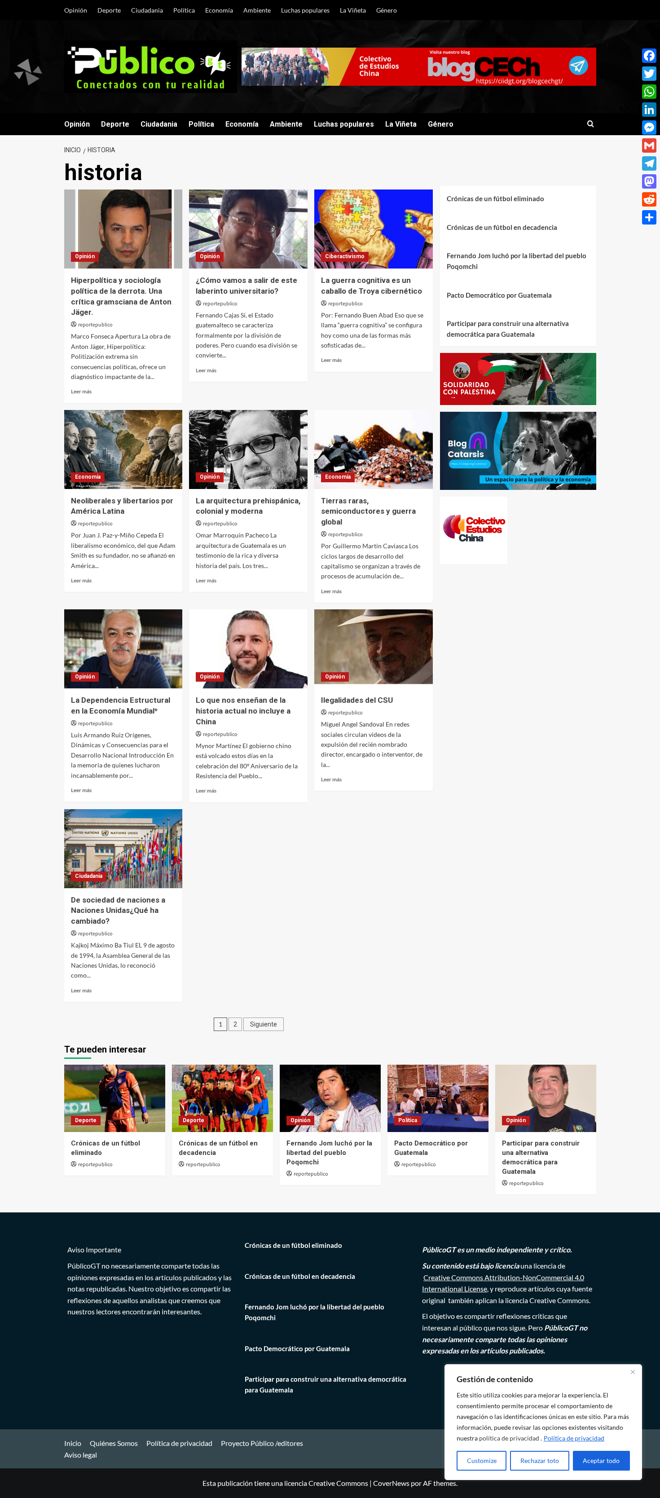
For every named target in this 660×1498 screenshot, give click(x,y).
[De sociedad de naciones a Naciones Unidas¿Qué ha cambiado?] (123, 848)
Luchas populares (305, 10)
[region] (543, 1422)
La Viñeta (353, 10)
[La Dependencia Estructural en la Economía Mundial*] (123, 648)
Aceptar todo (601, 1460)
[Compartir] (649, 217)
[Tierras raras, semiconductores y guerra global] (373, 449)
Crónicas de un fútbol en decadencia (502, 227)
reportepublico (95, 325)
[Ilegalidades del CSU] (373, 648)
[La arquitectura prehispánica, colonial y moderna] (248, 449)
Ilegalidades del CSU (357, 700)
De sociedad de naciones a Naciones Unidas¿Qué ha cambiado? (118, 910)
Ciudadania (147, 10)
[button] (590, 124)
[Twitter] (649, 74)
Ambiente (257, 10)
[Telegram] (649, 163)
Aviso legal (80, 1454)
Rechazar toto (539, 1460)
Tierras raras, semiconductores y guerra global (368, 511)
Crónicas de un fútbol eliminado (495, 198)
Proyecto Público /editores (262, 1443)
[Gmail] (649, 145)
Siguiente (263, 1024)
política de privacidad (510, 1438)
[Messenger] (649, 128)
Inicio (72, 1443)
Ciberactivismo (345, 256)
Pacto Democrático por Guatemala (499, 295)
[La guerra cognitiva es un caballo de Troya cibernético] (373, 229)
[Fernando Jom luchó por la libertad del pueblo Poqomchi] (330, 1098)
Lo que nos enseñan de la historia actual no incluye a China (243, 711)
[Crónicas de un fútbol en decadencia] (222, 1098)
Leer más (81, 391)
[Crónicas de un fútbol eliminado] (114, 1098)
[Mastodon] (649, 181)
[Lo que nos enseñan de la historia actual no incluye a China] (248, 648)
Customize (482, 1460)
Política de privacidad (574, 1438)
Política (184, 10)
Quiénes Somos (114, 1443)
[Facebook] (649, 56)
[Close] (632, 1371)
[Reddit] (649, 199)
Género (386, 10)
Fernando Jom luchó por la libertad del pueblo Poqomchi (516, 260)
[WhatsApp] (649, 92)
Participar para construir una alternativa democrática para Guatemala (508, 328)
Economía (219, 10)
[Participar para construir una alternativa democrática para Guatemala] (545, 1098)
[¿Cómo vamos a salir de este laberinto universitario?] (248, 229)
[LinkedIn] (649, 110)
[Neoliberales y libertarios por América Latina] (123, 449)
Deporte (109, 10)
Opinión (75, 10)
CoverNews (391, 1483)
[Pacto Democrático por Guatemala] (437, 1098)
